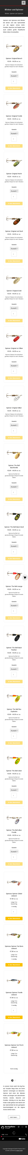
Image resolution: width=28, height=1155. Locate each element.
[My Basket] (25, 577)
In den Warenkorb (14, 88)
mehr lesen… (14, 1117)
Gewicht (14, 72)
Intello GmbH (19, 1150)
